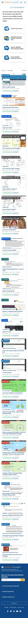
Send (22, 579)
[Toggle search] (21, 2)
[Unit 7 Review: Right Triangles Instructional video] (14, 162)
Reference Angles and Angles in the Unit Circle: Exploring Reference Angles (14, 433)
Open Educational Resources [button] (11, 586)
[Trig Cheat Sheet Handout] (14, 130)
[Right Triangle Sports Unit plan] (14, 293)
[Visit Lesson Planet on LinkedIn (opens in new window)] (14, 611)
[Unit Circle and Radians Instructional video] (14, 223)
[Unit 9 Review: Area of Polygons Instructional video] (14, 142)
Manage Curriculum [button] (8, 597)
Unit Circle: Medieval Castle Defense (13, 393)
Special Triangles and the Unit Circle (13, 515)
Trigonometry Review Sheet (10, 107)
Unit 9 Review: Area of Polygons (12, 148)
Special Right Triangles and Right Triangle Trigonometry (12, 494)
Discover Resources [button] (8, 591)
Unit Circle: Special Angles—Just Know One (13, 351)
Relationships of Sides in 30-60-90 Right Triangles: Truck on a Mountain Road (14, 453)
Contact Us (14, 603)
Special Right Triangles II (10, 189)
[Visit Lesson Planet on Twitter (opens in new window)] (10, 611)
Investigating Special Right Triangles (13, 535)
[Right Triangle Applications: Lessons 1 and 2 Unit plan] (14, 273)
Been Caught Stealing (9, 87)
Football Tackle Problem (9, 250)
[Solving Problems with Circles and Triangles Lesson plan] (14, 558)
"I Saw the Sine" (7, 372)
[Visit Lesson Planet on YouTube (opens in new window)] (17, 611)
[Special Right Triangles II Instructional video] (14, 182)
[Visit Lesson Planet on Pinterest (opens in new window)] (20, 611)
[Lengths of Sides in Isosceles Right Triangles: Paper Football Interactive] (14, 469)
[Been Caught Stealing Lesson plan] (14, 82)
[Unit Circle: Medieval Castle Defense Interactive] (14, 387)
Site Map (6, 607)
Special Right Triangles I (9, 209)
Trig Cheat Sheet (7, 128)
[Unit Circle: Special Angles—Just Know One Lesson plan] (14, 347)
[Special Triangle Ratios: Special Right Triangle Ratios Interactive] (14, 407)
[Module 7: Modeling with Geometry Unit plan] (14, 313)
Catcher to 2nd (7, 332)
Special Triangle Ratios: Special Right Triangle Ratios (13, 412)
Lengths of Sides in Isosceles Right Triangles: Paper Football (12, 473)
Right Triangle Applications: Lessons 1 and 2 (13, 269)
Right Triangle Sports (9, 291)
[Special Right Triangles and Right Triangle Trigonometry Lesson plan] (14, 497)
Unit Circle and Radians (9, 230)
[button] (25, 2)
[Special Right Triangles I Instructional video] (14, 202)
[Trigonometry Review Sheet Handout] (14, 109)
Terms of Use (21, 607)
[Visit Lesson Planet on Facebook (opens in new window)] (7, 611)
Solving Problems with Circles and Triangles (12, 555)
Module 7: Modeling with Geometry (13, 311)
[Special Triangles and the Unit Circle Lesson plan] (14, 517)
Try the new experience (18, 7)
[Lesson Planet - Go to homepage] (10, 2)
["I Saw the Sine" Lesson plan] (14, 368)
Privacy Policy (13, 607)
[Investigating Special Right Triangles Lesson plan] (14, 538)
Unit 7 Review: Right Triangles (11, 168)
